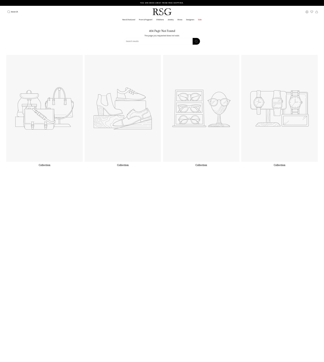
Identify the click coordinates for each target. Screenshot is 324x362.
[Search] (196, 41)
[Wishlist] (311, 12)
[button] (128, 20)
